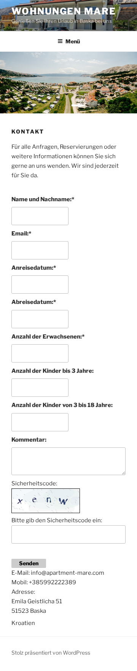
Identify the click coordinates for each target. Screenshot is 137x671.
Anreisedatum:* (33, 267)
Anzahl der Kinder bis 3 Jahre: (52, 370)
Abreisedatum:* (33, 302)
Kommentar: (28, 439)
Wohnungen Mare (63, 11)
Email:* (21, 233)
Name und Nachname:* (42, 199)
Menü (72, 41)
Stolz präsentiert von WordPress (50, 652)
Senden (28, 563)
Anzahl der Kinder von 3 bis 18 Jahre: (62, 405)
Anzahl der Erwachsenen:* (47, 336)
